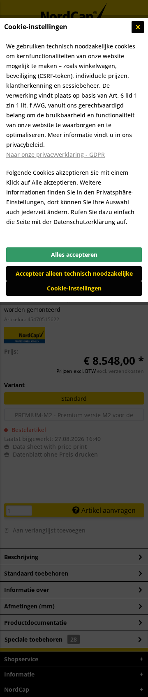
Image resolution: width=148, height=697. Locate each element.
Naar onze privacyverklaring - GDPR (55, 154)
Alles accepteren (74, 254)
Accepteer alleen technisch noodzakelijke (74, 273)
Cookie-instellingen (74, 288)
